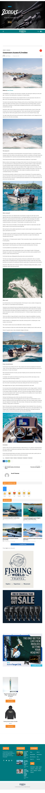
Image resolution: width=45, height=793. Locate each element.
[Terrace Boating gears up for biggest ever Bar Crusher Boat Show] (32, 518)
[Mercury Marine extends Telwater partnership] (12, 538)
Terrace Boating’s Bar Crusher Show (11, 526)
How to (38, 760)
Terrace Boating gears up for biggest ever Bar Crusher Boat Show (31, 527)
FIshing (15, 466)
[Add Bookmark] (41, 469)
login (7, 556)
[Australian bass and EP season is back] (19, 761)
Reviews (8, 58)
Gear (38, 765)
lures (31, 778)
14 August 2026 (34, 528)
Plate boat (30, 466)
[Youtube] (9, 769)
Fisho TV (32, 767)
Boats (4, 58)
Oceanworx (25, 466)
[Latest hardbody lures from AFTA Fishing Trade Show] (19, 779)
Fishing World (7, 527)
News (31, 760)
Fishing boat (20, 466)
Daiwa (40, 775)
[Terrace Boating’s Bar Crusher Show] (12, 518)
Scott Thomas (8, 64)
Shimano (32, 780)
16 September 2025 (16, 64)
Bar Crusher (33, 775)
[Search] (38, 31)
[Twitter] (6, 769)
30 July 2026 (34, 549)
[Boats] (41, 59)
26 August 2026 (13, 527)
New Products (33, 765)
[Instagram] (12, 769)
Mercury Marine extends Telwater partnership (10, 547)
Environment (39, 762)
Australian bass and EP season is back (26, 762)
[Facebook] (4, 769)
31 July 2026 (13, 549)
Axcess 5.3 (7, 466)
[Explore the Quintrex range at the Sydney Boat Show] (32, 538)
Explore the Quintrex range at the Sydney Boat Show (32, 547)
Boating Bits (5, 524)
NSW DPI (35, 778)
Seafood (39, 778)
